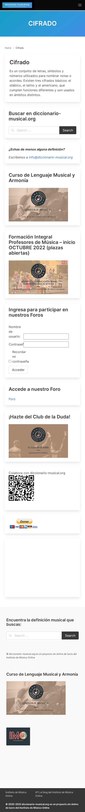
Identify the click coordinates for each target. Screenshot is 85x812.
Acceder (18, 370)
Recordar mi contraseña (19, 356)
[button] (80, 5)
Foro (12, 399)
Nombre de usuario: (15, 331)
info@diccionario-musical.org (51, 157)
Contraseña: (16, 344)
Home (8, 47)
